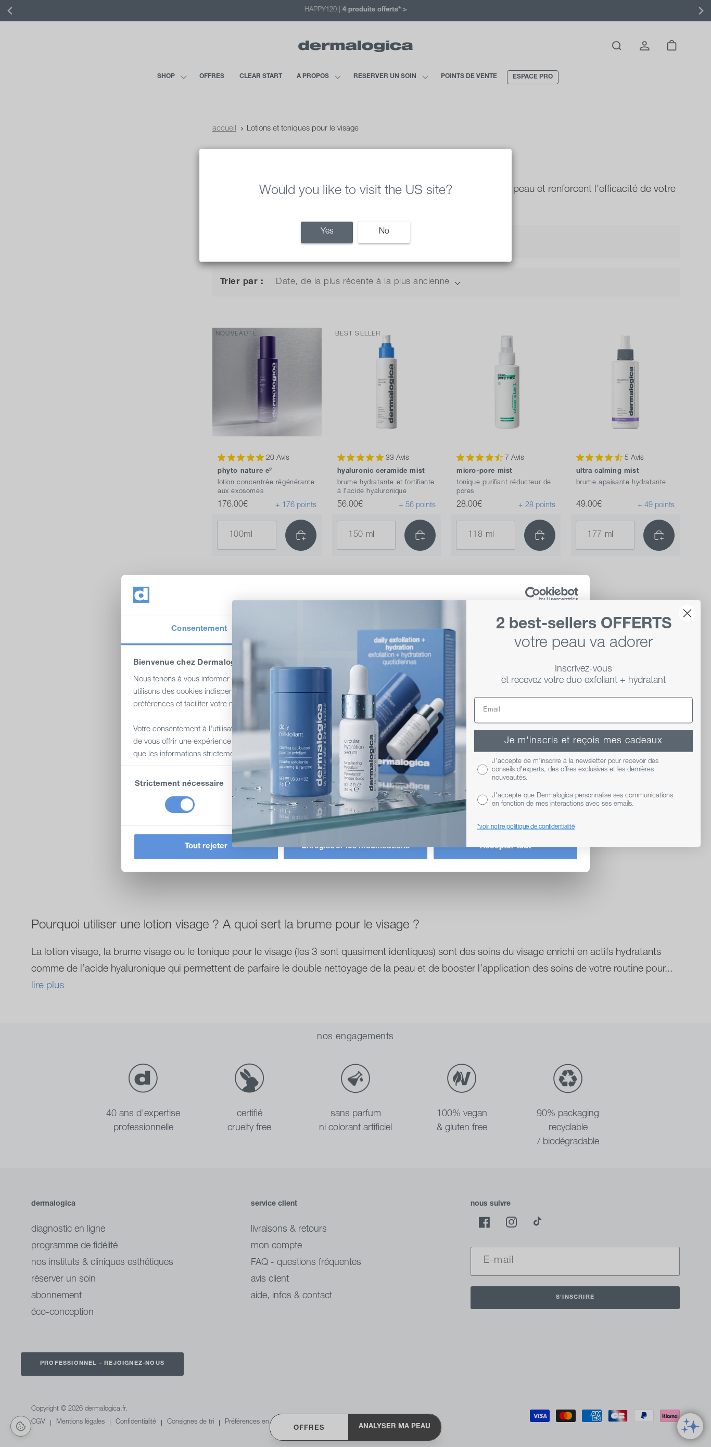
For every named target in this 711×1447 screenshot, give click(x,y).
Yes (327, 232)
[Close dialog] (687, 613)
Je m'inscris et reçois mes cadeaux (583, 741)
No (384, 232)
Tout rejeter (206, 846)
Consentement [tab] (199, 629)
